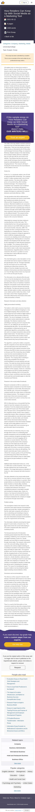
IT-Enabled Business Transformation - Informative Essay (15, 721)
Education (13, 775)
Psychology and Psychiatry (11, 783)
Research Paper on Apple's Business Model (15, 704)
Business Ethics (17, 759)
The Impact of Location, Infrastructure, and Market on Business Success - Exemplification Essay (15, 696)
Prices (12, 798)
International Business (17, 752)
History (30, 771)
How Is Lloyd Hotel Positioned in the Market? (17, 688)
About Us (17, 798)
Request (17, 667)
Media (28, 44)
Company (14, 44)
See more (17, 763)
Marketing (22, 44)
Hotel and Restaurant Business (17, 755)
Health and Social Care (17, 779)
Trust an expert (17, 137)
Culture (21, 775)
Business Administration (17, 748)
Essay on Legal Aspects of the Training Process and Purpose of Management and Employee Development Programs (17, 711)
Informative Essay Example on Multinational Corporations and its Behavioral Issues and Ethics (17, 729)
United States (27, 783)
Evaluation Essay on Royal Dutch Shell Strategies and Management (17, 681)
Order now (6, 798)
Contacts (23, 798)
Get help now (17, 644)
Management (20, 771)
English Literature (8, 771)
